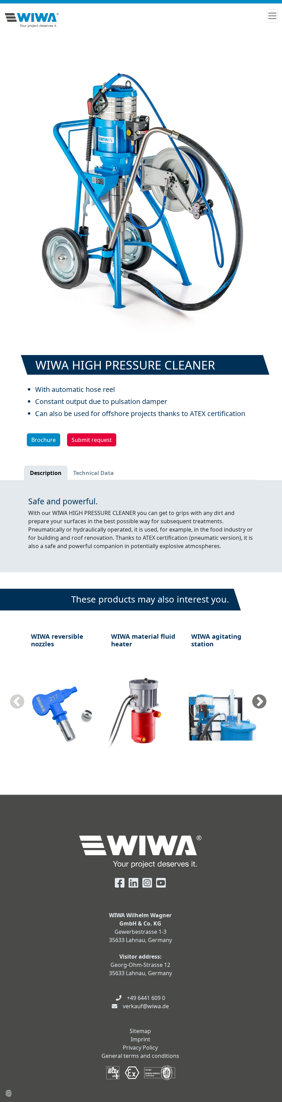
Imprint (140, 1039)
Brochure (43, 440)
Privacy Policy (140, 1047)
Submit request (92, 440)
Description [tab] (46, 473)
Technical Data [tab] (93, 473)
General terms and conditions (140, 1056)
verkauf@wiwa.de (146, 1006)
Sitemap (140, 1031)
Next (259, 702)
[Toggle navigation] (272, 16)
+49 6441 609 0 (146, 998)
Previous (17, 702)
